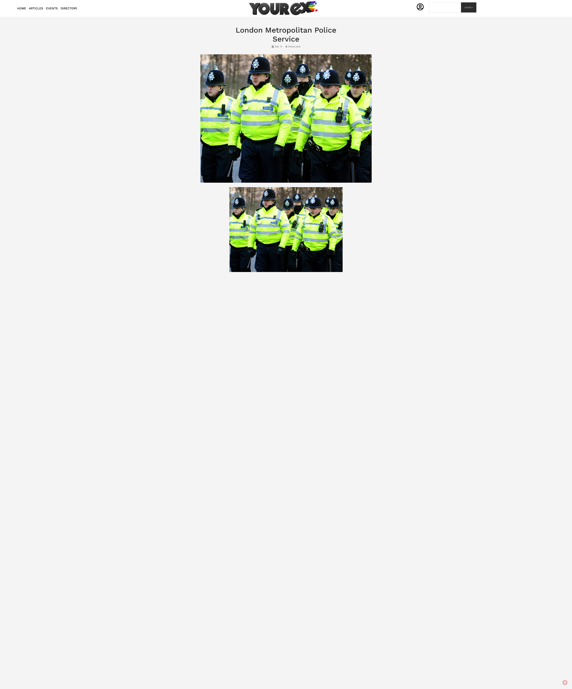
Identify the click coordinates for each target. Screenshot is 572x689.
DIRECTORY (69, 8)
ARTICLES (36, 8)
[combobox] (445, 7)
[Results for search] (445, 14)
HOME (21, 8)
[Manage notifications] (565, 682)
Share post (294, 46)
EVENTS (52, 8)
